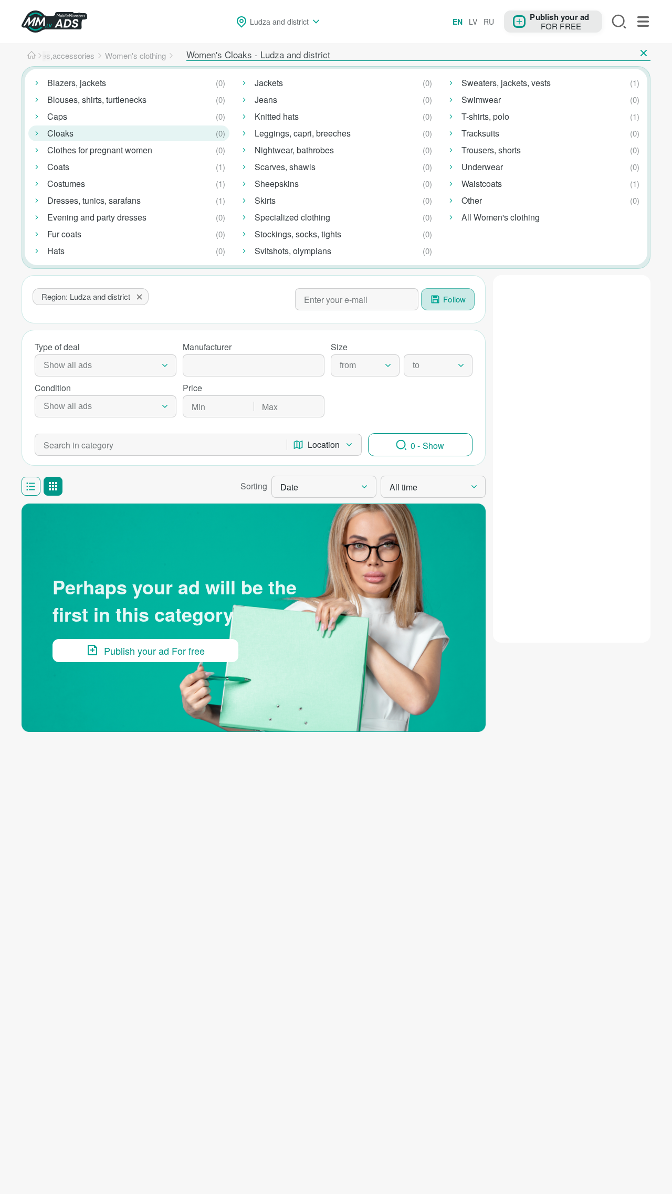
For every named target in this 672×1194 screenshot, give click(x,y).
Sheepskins (277, 183)
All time (403, 487)
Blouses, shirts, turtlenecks (96, 99)
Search (619, 21)
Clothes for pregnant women (99, 150)
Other (471, 200)
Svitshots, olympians (293, 251)
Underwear (482, 167)
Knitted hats (277, 116)
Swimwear (481, 99)
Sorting (253, 486)
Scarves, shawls (285, 167)
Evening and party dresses (96, 217)
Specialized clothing (292, 217)
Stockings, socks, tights (298, 234)
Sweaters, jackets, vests (506, 83)
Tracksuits (480, 133)
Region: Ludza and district (85, 296)
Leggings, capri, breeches (303, 133)
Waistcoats (481, 183)
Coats (58, 167)
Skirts (265, 200)
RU (489, 21)
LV (473, 21)
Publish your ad (559, 16)
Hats (56, 251)
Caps (57, 116)
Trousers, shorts (491, 150)
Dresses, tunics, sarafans (94, 200)
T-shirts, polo (485, 116)
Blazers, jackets (76, 83)
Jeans (266, 99)
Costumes (66, 183)
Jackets (269, 83)
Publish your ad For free (154, 650)
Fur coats (64, 234)
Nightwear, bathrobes (294, 150)
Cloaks (60, 133)
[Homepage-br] (31, 55)
